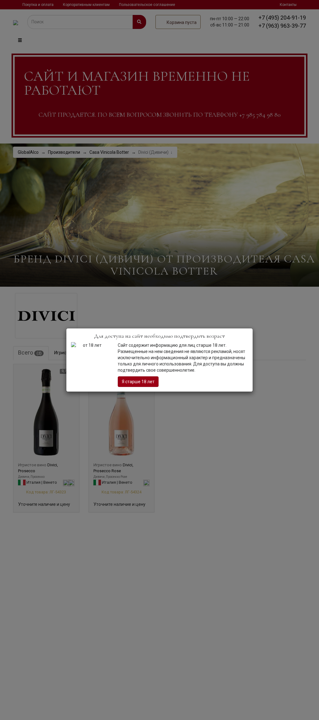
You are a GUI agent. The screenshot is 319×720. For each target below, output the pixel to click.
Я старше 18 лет (138, 381)
